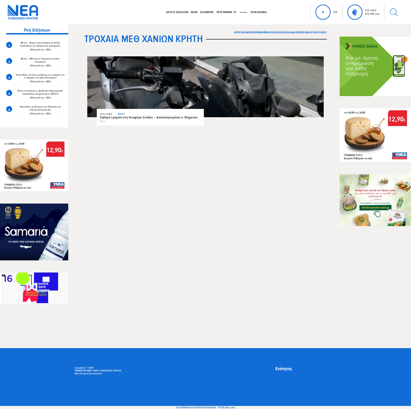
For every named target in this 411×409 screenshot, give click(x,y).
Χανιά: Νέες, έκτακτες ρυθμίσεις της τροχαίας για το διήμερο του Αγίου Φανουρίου (40, 76)
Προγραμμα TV (226, 12)
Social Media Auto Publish (189, 407)
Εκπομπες (207, 12)
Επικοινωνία (283, 382)
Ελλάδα (289, 32)
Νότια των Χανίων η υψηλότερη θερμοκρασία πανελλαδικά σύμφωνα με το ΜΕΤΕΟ (40, 92)
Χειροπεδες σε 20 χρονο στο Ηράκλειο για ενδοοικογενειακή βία (40, 108)
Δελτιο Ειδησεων (177, 12)
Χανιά (247, 32)
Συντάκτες (282, 386)
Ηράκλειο (269, 32)
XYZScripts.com (226, 407)
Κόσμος (299, 32)
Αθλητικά (310, 32)
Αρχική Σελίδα (284, 378)
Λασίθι (279, 32)
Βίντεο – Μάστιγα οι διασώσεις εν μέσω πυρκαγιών (40, 60)
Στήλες (322, 32)
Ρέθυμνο (257, 32)
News (194, 12)
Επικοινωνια (259, 12)
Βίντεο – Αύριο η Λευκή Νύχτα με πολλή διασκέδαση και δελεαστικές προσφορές (40, 44)
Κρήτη (239, 32)
